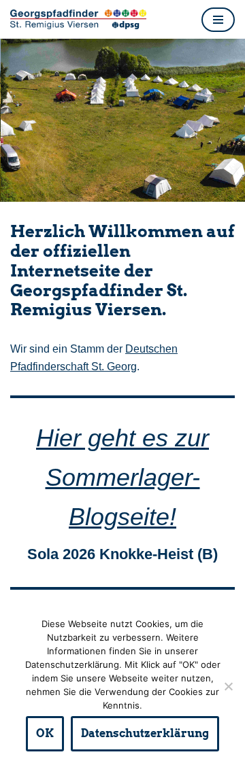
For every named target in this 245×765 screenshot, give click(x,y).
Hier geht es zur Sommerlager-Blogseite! (122, 477)
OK (45, 733)
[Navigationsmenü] (218, 19)
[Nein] (228, 686)
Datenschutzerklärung (145, 733)
